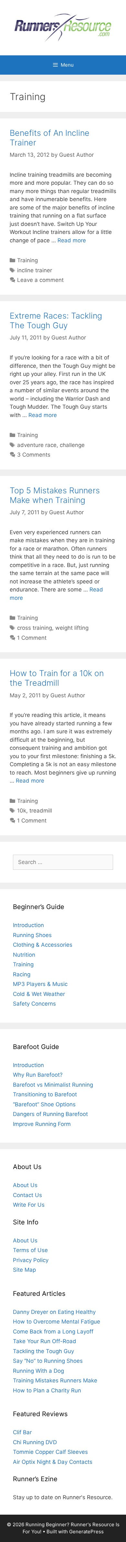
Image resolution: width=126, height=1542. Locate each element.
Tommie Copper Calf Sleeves (50, 1452)
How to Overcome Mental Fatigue (56, 1321)
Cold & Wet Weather (39, 994)
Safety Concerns (34, 1003)
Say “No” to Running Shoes (48, 1361)
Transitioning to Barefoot (45, 1094)
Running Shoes (32, 935)
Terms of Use (30, 1250)
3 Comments (33, 454)
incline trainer (34, 270)
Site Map (24, 1270)
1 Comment (32, 638)
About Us (25, 1185)
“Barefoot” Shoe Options (44, 1104)
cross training (34, 628)
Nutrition (24, 955)
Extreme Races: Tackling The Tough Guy (56, 320)
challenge (72, 445)
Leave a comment (40, 280)
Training (27, 260)
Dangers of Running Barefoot (50, 1114)
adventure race (37, 445)
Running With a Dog (38, 1371)
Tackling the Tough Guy (43, 1351)
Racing (21, 974)
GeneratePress (86, 1531)
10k (21, 810)
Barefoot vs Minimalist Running (53, 1085)
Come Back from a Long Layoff (53, 1331)
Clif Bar (22, 1432)
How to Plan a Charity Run (47, 1390)
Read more (72, 240)
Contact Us (27, 1195)
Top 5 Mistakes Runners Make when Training (55, 495)
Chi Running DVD (35, 1442)
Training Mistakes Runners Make (55, 1380)
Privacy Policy (30, 1260)
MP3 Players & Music (40, 984)
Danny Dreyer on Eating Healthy (54, 1312)
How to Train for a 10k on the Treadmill (57, 678)
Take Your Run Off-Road (44, 1341)
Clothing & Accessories (42, 945)
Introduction (28, 925)
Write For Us (29, 1205)
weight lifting (72, 628)
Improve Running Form (42, 1124)
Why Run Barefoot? (38, 1075)
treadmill (40, 810)
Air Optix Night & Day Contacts (52, 1462)
